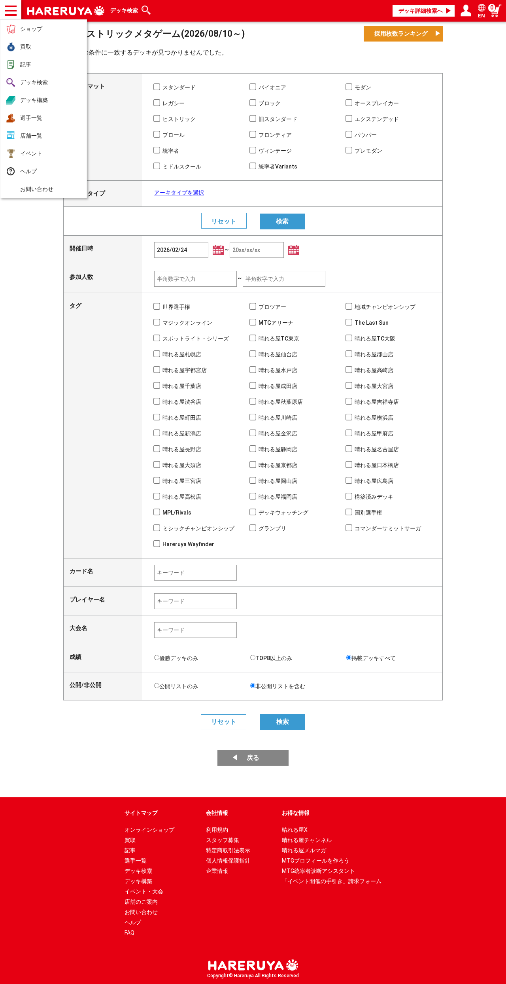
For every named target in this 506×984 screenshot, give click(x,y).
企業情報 (217, 871)
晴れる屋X (295, 830)
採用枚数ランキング (401, 33)
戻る (253, 757)
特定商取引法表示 (228, 850)
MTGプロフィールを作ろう (315, 860)
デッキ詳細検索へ (420, 11)
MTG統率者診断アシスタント (318, 871)
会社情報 (217, 813)
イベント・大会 (144, 891)
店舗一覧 (31, 135)
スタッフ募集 (222, 840)
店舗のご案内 (141, 902)
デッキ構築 (34, 100)
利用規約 (217, 830)
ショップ (31, 29)
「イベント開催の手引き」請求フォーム (331, 881)
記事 (25, 64)
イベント (31, 153)
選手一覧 (31, 118)
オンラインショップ (149, 830)
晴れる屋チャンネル (307, 840)
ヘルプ (28, 171)
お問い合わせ (36, 189)
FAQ (129, 932)
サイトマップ (141, 813)
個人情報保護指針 (228, 860)
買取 (25, 47)
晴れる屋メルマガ (304, 850)
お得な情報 (296, 813)
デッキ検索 (34, 82)
